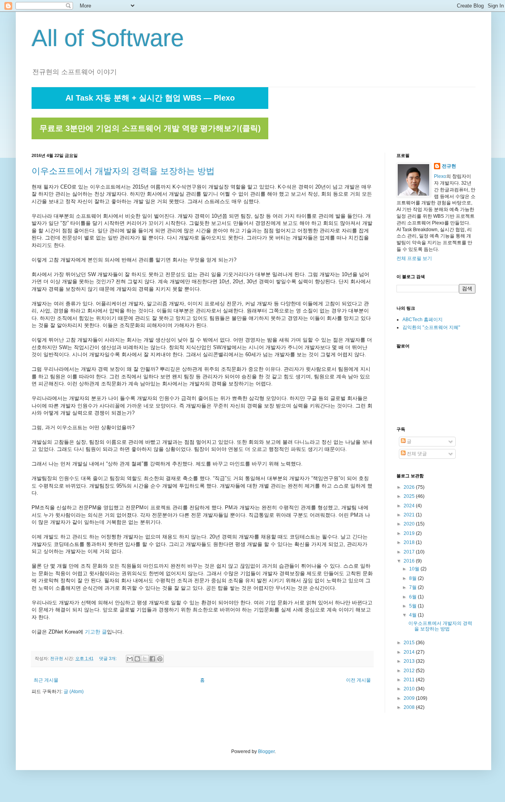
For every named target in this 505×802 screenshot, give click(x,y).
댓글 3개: (108, 658)
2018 (410, 542)
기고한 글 (96, 632)
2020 (410, 524)
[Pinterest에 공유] (160, 659)
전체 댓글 (416, 453)
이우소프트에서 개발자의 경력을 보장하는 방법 (123, 171)
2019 (410, 533)
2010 (410, 689)
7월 (413, 587)
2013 (410, 661)
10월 (415, 569)
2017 (410, 552)
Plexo (440, 176)
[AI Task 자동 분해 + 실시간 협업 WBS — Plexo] (150, 107)
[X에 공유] (145, 659)
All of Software (108, 38)
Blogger (266, 751)
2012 (410, 670)
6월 (413, 597)
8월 (413, 578)
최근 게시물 (46, 680)
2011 (410, 679)
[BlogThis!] (137, 659)
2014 (410, 652)
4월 (413, 615)
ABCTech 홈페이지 (422, 319)
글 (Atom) (74, 691)
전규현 (449, 166)
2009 (410, 698)
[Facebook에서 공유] (152, 659)
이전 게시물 (358, 680)
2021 (410, 515)
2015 (410, 642)
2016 (410, 561)
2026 (410, 487)
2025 (410, 496)
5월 (413, 606)
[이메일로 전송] (130, 659)
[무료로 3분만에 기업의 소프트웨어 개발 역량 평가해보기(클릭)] (150, 137)
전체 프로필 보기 (414, 258)
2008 (410, 707)
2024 (410, 505)
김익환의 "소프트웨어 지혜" (431, 327)
